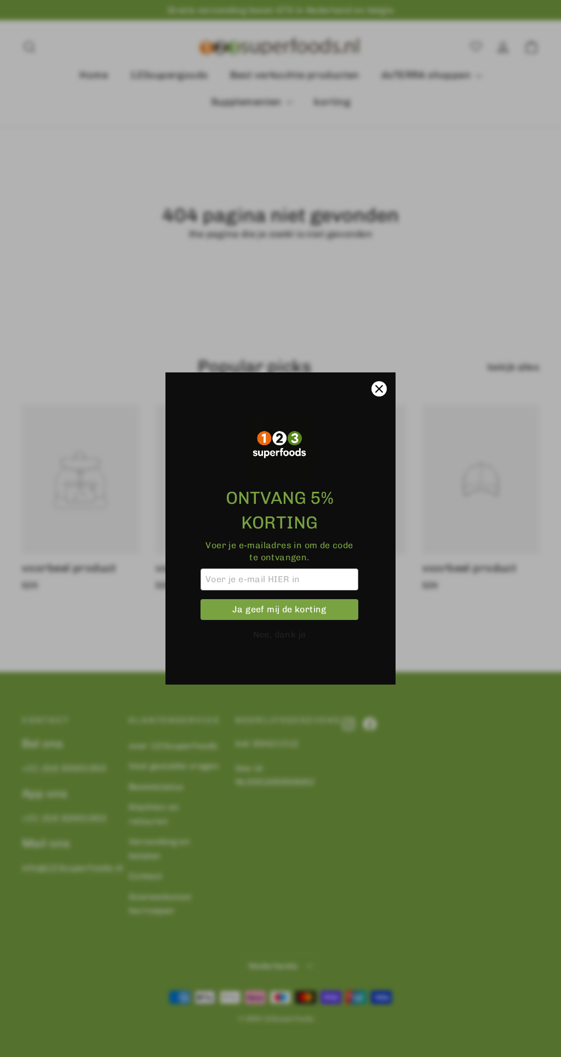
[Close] (379, 389)
